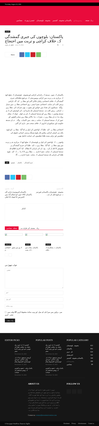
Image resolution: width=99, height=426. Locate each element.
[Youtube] (92, 4)
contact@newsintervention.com (46, 415)
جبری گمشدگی (28, 162)
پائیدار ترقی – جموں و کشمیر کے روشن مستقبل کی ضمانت (23, 370)
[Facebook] (84, 4)
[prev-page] (6, 254)
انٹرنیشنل (8, 244)
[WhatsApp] (38, 54)
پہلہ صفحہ (89, 20)
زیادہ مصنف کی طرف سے (29, 228)
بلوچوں (13, 162)
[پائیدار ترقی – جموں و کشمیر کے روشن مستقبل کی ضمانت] (9, 370)
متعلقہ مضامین (11, 228)
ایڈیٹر (12, 45)
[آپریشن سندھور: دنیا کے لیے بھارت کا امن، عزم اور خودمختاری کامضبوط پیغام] (9, 360)
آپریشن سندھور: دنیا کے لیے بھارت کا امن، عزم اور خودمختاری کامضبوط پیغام (23, 360)
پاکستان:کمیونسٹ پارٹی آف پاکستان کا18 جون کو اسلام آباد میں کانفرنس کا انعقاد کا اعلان (18, 194)
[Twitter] (88, 4)
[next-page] (10, 254)
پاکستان (8, 31)
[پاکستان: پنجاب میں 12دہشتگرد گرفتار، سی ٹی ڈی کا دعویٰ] (34, 239)
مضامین (19, 20)
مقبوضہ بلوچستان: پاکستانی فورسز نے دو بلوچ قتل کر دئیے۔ (49, 193)
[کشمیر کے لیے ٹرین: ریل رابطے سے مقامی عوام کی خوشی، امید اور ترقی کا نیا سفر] (9, 347)
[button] (91, 11)
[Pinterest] (33, 54)
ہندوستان (78, 20)
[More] (44, 54)
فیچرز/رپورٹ (29, 20)
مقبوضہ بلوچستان (43, 20)
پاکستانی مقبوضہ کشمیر (62, 20)
